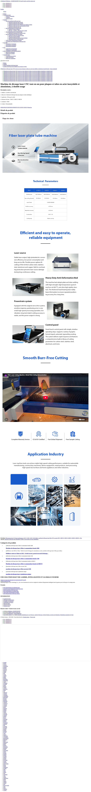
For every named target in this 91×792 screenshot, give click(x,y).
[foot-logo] (5, 581)
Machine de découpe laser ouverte (16, 22)
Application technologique (11, 48)
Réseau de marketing (10, 52)
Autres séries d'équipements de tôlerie (14, 40)
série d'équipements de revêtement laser (14, 31)
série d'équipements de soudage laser (13, 28)
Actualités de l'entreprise (11, 44)
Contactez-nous (6, 54)
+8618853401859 (14, 611)
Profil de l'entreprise (10, 16)
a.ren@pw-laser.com (14, 612)
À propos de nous (7, 15)
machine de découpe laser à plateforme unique (18, 574)
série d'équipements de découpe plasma (14, 34)
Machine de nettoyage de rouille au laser (17, 33)
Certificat (8, 17)
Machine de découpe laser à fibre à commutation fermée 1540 (22, 558)
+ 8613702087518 (15, 613)
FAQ (4, 47)
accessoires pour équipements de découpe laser (16, 41)
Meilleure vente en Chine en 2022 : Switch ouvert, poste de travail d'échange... (27, 553)
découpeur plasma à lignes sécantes (16, 39)
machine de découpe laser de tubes (16, 23)
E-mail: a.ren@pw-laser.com (29, 1)
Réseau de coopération (10, 58)
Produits (5, 19)
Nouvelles (5, 42)
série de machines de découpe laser (13, 21)
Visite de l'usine (9, 18)
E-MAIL (25, 107)
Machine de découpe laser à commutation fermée (19, 25)
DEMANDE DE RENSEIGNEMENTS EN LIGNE (12, 107)
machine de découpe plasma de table (16, 35)
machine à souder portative (14, 29)
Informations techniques (11, 46)
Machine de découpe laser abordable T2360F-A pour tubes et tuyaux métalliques (21, 539)
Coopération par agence (11, 56)
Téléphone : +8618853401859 (12, 1)
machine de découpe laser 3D (15, 27)
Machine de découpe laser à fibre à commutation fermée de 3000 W (24, 564)
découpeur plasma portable (14, 36)
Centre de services (10, 57)
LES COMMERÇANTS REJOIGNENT (12, 51)
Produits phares (26, 617)
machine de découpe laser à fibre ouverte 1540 (18, 569)
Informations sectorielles (11, 45)
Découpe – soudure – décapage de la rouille (18, 30)
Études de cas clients (10, 53)
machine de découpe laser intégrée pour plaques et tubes (20, 24)
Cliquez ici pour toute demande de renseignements (11, 580)
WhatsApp (29, 107)
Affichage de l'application (11, 50)
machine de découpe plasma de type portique (18, 38)
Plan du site (32, 617)
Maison (4, 13)
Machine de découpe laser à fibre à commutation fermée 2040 (22, 548)
